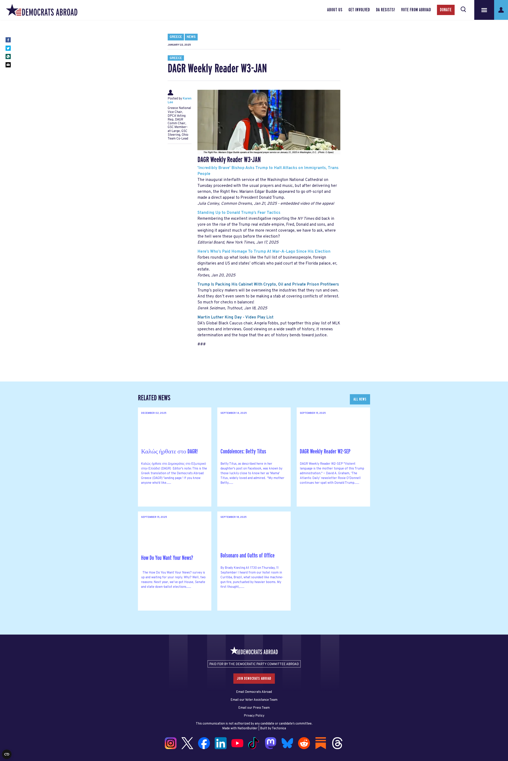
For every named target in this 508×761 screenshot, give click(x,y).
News (191, 37)
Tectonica (279, 728)
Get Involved (359, 10)
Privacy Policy (254, 716)
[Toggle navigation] (484, 10)
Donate (446, 10)
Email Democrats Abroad (254, 692)
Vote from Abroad (416, 10)
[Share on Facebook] (8, 40)
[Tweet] (8, 48)
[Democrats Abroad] (41, 10)
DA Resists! (385, 10)
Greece (176, 37)
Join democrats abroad (254, 679)
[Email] (8, 65)
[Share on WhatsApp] (8, 56)
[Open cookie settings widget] (7, 754)
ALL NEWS (360, 399)
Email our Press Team (254, 708)
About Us (335, 10)
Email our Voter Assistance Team (254, 700)
